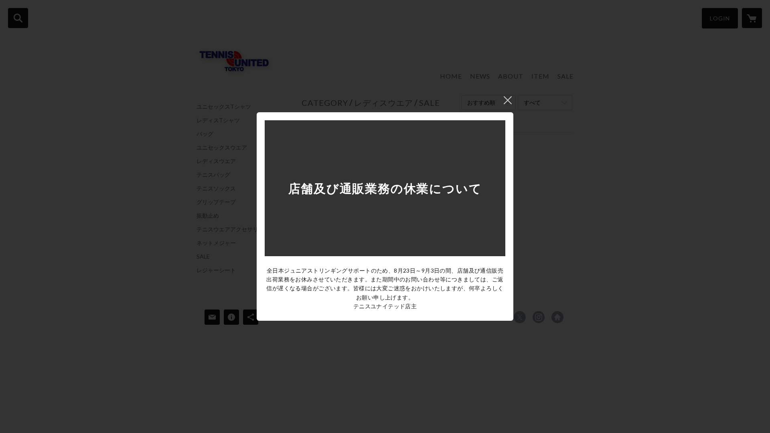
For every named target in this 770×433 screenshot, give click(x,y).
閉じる (508, 100)
